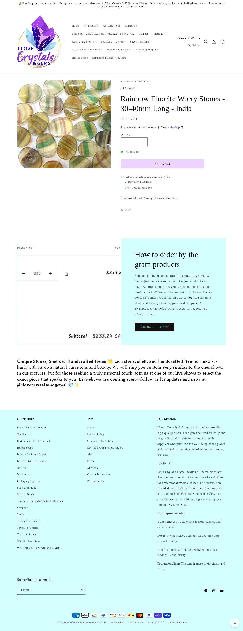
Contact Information (99, 474)
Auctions (92, 467)
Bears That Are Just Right (32, 427)
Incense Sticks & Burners (32, 461)
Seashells (22, 507)
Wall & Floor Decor (29, 541)
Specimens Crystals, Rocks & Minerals (40, 501)
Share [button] (127, 209)
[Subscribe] (81, 590)
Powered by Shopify (96, 622)
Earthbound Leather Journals (34, 440)
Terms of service (155, 622)
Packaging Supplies (28, 481)
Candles (21, 434)
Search (91, 427)
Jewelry (21, 467)
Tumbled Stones (26, 534)
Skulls (20, 514)
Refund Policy (95, 481)
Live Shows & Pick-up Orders (105, 447)
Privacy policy (136, 622)
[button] (84, 42)
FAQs (90, 461)
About (90, 454)
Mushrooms (24, 474)
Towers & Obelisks (28, 527)
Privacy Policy (95, 434)
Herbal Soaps (25, 447)
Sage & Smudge (26, 487)
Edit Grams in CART (154, 327)
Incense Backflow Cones (31, 454)
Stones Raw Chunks (28, 521)
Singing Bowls (25, 494)
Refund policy (117, 622)
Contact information (178, 622)
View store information (138, 187)
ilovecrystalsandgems (74, 622)
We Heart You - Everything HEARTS (39, 547)
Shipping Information (100, 440)
